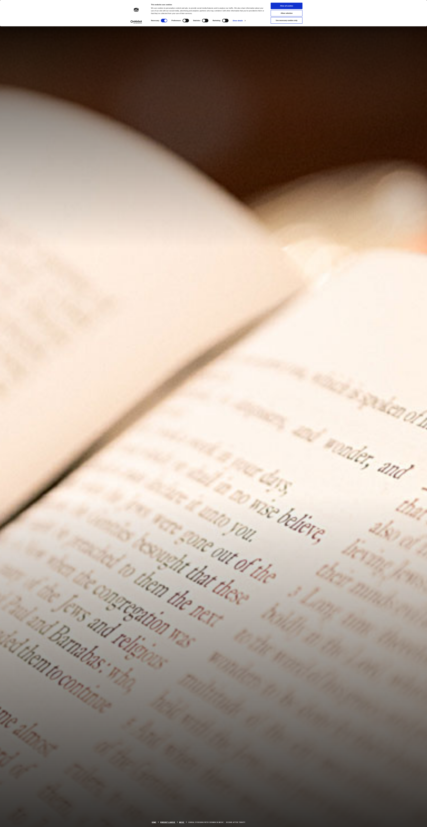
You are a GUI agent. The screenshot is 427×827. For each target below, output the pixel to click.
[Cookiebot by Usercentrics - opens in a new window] (136, 22)
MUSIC (181, 822)
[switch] (186, 20)
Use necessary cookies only (286, 20)
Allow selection (287, 13)
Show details (238, 21)
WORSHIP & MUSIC (167, 822)
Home (154, 822)
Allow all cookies (286, 6)
